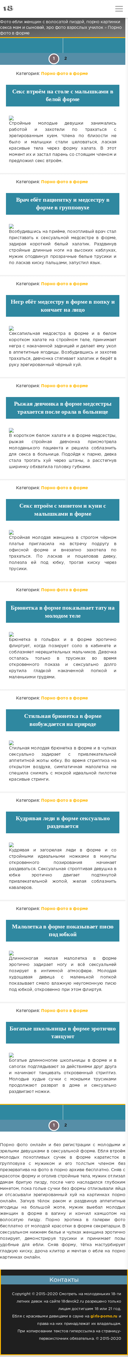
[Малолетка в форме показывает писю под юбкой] (62, 953)
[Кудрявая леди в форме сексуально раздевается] (62, 845)
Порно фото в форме (64, 74)
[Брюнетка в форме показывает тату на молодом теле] (62, 634)
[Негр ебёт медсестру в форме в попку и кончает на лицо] (62, 328)
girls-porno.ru (103, 1316)
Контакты (64, 1280)
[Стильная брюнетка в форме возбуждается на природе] (62, 743)
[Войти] (27, 9)
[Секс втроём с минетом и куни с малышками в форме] (62, 532)
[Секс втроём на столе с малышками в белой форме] (62, 118)
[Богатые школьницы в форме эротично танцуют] (62, 1055)
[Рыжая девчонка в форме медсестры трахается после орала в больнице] (62, 430)
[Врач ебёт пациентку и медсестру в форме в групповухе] (62, 226)
